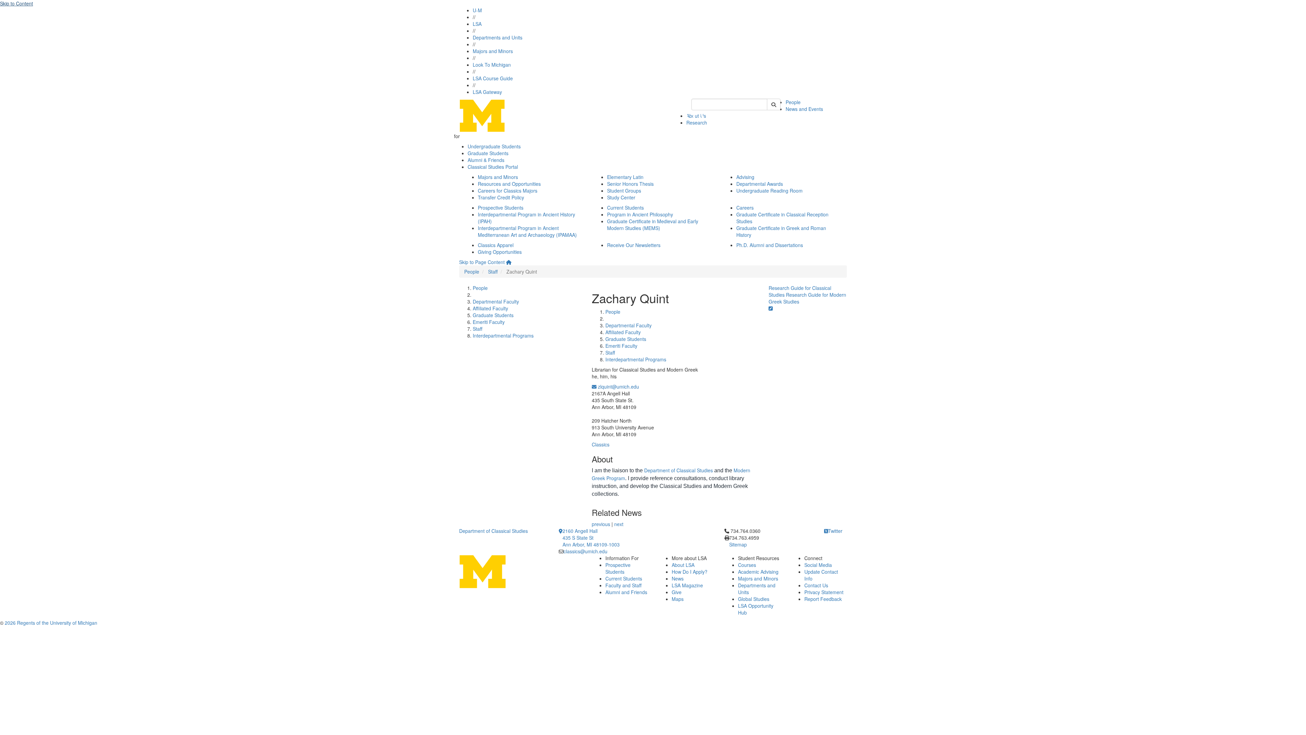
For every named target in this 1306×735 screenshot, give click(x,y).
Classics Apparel (496, 245)
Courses (747, 564)
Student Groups (624, 190)
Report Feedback (823, 598)
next (618, 524)
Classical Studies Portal (493, 166)
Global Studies (753, 598)
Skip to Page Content (482, 262)
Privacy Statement (823, 592)
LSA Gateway (487, 91)
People (793, 102)
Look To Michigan (492, 64)
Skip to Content (16, 3)
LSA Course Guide (493, 78)
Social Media (818, 564)
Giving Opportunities (500, 251)
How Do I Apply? (689, 571)
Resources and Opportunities (509, 183)
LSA (477, 23)
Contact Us (816, 585)
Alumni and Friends (626, 592)
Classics (600, 444)
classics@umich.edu (585, 551)
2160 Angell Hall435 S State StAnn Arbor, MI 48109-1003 (591, 537)
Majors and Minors (493, 51)
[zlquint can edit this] (771, 308)
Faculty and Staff (623, 585)
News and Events (804, 108)
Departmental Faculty (496, 301)
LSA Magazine (687, 585)
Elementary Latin (625, 177)
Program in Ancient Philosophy (640, 214)
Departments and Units (497, 37)
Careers (745, 207)
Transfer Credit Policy (501, 197)
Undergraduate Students (494, 146)
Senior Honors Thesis (630, 183)
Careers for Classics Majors (507, 190)
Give (677, 592)
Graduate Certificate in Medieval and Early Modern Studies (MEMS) (652, 224)
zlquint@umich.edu (618, 386)
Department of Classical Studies (678, 470)
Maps (678, 598)
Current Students (625, 207)
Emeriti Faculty (489, 321)
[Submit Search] (774, 104)
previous (601, 524)
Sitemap (738, 544)
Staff (493, 271)
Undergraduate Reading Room (769, 190)
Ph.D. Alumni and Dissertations (769, 245)
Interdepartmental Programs (503, 335)
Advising (745, 177)
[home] (509, 262)
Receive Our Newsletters (633, 245)
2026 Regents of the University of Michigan (51, 622)
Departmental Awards (759, 183)
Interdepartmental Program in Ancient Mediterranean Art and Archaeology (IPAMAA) (527, 231)
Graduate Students (488, 153)
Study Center (621, 197)
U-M (477, 10)
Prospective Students (500, 207)
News (678, 578)
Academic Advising (758, 571)
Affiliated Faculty (490, 308)
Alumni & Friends (486, 160)
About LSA (683, 564)
